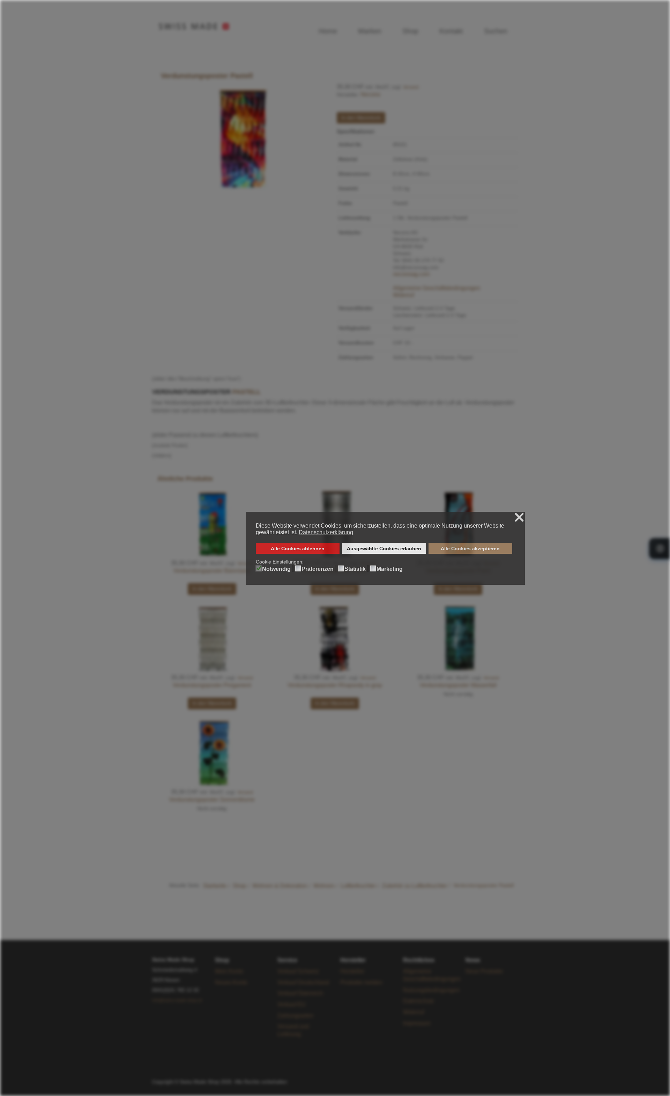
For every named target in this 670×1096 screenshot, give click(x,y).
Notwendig (276, 569)
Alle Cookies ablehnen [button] (298, 548)
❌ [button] (519, 518)
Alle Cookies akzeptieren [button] (470, 548)
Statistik (355, 569)
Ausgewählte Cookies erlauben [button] (384, 548)
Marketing (390, 569)
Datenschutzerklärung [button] (326, 532)
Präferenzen (318, 569)
